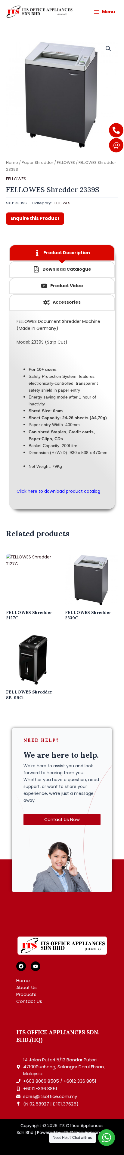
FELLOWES (66, 162)
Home (12, 162)
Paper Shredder (37, 162)
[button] (108, 48)
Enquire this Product (35, 218)
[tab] (62, 253)
